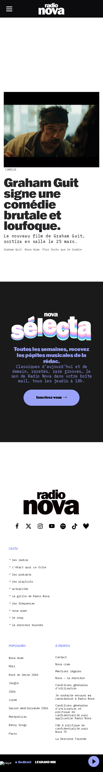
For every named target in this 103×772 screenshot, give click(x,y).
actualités (20, 589)
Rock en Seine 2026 (23, 675)
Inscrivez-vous (49, 397)
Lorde (13, 700)
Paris (13, 733)
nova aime (19, 610)
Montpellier (18, 716)
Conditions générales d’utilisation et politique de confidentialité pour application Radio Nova (73, 712)
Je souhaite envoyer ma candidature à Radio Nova (74, 697)
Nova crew (62, 664)
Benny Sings (18, 725)
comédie (10, 169)
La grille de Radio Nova (31, 596)
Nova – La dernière (69, 678)
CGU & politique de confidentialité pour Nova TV (71, 728)
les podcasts (22, 574)
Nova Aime (16, 658)
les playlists (22, 581)
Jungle (13, 683)
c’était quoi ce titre (29, 567)
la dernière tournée (27, 625)
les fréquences (23, 603)
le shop (18, 618)
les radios (20, 560)
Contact (61, 657)
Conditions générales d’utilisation (71, 687)
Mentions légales (68, 671)
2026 (12, 691)
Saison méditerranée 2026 (28, 708)
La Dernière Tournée (70, 739)
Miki (12, 666)
